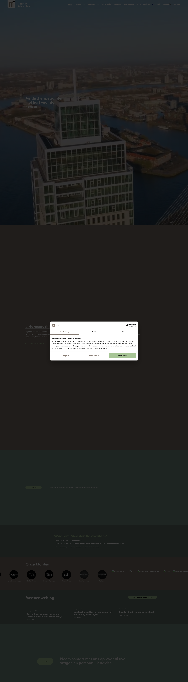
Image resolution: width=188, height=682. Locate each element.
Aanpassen (93, 356)
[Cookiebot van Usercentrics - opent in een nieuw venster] (127, 325)
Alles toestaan (122, 356)
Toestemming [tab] (64, 332)
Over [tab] (123, 332)
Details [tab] (94, 332)
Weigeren (66, 356)
